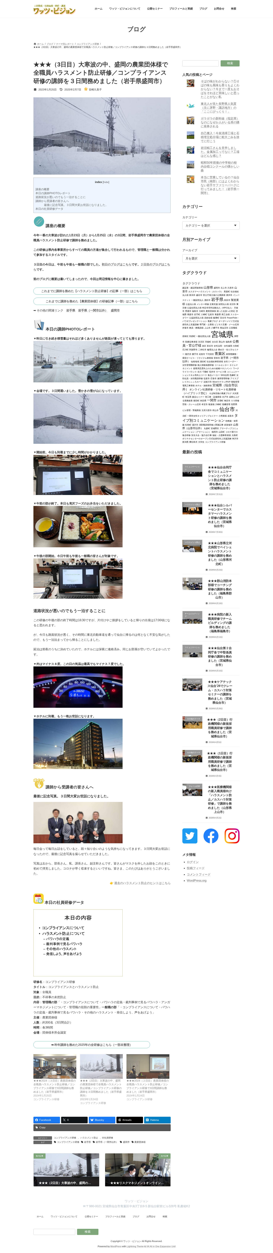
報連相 (211, 404)
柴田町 (196, 400)
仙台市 (227, 409)
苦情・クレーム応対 (191, 404)
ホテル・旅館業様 (203, 385)
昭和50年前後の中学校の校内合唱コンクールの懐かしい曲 (220, 166)
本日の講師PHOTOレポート (53, 193)
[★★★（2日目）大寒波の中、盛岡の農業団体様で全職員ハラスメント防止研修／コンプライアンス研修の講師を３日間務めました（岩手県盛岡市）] (101, 1066)
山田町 (222, 432)
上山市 (207, 328)
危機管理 (226, 404)
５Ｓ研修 (235, 400)
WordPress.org (197, 880)
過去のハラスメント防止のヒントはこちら (142, 883)
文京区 (201, 341)
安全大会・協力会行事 (201, 435)
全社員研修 (107, 1137)
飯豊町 (216, 317)
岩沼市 (233, 304)
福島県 (229, 341)
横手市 (195, 354)
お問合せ (151, 1216)
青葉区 (220, 353)
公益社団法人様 (194, 307)
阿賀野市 (193, 349)
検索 (230, 63)
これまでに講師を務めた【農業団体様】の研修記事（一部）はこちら (92, 301)
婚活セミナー (198, 397)
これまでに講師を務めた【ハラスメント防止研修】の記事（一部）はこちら (91, 291)
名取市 (231, 416)
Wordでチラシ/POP (221, 381)
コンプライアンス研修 (65, 1137)
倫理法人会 (212, 349)
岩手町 (197, 314)
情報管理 (235, 381)
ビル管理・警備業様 (191, 410)
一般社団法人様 (203, 336)
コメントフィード (199, 874)
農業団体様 (140, 1142)
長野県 (234, 404)
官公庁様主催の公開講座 (214, 295)
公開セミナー (91, 1216)
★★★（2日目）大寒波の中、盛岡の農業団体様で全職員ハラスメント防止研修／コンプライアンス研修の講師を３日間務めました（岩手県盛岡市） (101, 1088)
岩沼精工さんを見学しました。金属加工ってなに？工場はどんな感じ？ (220, 151)
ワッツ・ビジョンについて (64, 1216)
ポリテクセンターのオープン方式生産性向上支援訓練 (206, 438)
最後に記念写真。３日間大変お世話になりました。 (76, 204)
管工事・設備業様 (213, 397)
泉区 (204, 346)
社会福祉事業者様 (215, 361)
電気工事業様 (188, 385)
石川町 (185, 349)
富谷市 (210, 346)
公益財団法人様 (196, 317)
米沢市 (235, 438)
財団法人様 (224, 304)
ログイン (193, 861)
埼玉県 (188, 397)
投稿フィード (196, 868)
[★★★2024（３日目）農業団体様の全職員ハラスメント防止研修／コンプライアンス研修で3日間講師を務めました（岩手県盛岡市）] (54, 1066)
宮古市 (223, 317)
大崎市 (202, 311)
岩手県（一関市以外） (93, 310)
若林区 (185, 336)
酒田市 (207, 300)
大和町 (236, 346)
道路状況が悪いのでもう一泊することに (60, 197)
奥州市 (229, 295)
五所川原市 (207, 410)
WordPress (115, 1246)
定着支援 (214, 304)
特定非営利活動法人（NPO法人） (217, 307)
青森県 (218, 314)
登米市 (217, 358)
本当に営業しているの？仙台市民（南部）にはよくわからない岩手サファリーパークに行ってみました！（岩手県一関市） (220, 185)
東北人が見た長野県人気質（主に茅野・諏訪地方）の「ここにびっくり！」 (219, 107)
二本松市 (202, 349)
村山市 (215, 410)
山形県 (208, 287)
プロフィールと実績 (115, 1216)
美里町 (227, 291)
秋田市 (227, 300)
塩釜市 (207, 378)
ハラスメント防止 (89, 1137)
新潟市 (192, 295)
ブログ (136, 1216)
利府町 (192, 336)
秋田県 (203, 400)
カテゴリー (189, 217)
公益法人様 (191, 304)
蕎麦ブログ (213, 321)
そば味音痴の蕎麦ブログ (220, 393)
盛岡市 (115, 310)
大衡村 (235, 435)
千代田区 (210, 354)
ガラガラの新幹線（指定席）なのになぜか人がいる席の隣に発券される (220, 122)
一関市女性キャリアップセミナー (202, 416)
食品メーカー (214, 375)
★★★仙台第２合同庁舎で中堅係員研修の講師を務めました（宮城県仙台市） (220, 656)
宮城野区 (215, 428)
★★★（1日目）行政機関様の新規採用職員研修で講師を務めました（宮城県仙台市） (220, 761)
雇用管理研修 (223, 378)
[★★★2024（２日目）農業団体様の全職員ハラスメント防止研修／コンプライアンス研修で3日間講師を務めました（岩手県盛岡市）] (147, 1066)
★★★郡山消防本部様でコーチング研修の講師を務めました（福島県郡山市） (220, 589)
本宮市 (205, 404)
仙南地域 (195, 361)
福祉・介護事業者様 (221, 435)
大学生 (201, 442)
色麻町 (233, 375)
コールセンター (221, 365)
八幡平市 (215, 328)
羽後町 (208, 341)
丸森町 (207, 428)
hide (105, 182)
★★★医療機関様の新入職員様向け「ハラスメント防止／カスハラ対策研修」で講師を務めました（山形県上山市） (220, 799)
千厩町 (205, 371)
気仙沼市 (224, 328)
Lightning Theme (135, 1246)
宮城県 (222, 334)
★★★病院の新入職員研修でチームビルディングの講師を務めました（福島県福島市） (220, 623)
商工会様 (226, 314)
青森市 (190, 314)
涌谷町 (203, 361)
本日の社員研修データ (49, 208)
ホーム (40, 1216)
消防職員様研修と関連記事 (211, 424)
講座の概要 (42, 189)
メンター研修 (203, 304)
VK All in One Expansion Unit (161, 1246)
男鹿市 (188, 311)
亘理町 (220, 400)
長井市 (212, 371)
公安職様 (233, 328)
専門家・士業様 (206, 324)
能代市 (188, 354)
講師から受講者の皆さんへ (52, 201)
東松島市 (193, 442)
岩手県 (70, 310)
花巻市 (202, 354)
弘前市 (211, 314)
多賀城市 (228, 424)
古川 (199, 371)
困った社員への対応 (226, 311)
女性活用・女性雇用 (223, 346)
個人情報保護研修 (205, 365)
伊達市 (185, 328)
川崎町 (218, 404)
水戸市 (225, 397)
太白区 (215, 341)
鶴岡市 (215, 432)
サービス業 (221, 371)
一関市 (212, 400)
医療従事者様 (191, 341)
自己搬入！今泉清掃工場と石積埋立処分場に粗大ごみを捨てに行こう (220, 137)
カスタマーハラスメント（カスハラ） (205, 291)
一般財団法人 (197, 300)
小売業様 (223, 416)
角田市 (227, 400)
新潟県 (185, 442)
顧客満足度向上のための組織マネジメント (212, 368)
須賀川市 (208, 381)
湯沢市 (195, 424)
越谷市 (199, 295)
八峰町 (204, 314)
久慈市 (231, 287)
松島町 (188, 424)
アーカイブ (189, 250)
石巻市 (213, 378)
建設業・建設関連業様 (192, 287)
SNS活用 (225, 375)
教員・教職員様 (196, 328)
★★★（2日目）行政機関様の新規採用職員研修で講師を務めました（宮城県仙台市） (220, 728)
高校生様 (208, 317)
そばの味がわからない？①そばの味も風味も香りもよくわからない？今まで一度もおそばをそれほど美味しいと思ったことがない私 (220, 89)
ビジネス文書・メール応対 (226, 324)
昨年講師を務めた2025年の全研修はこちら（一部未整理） (93, 1044)
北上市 (224, 287)
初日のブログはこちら (116, 264)
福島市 (195, 311)
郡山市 (222, 341)
